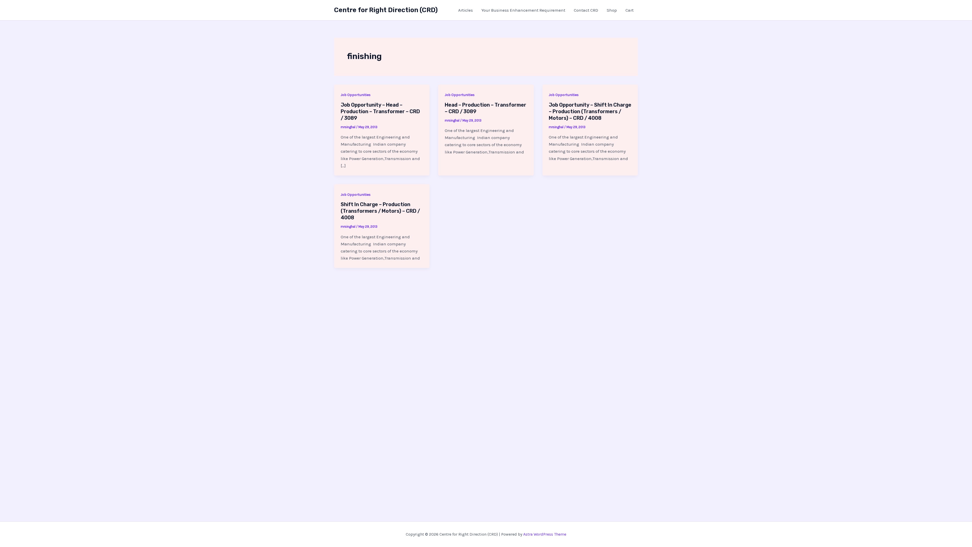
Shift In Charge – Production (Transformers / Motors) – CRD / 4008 (380, 211)
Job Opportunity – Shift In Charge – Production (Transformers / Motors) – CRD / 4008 (590, 111)
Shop (612, 10)
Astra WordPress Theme (544, 534)
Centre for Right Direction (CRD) (386, 10)
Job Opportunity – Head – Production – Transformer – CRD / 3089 (380, 111)
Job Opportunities (356, 95)
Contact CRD (586, 10)
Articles (465, 10)
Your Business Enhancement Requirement (523, 10)
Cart (629, 10)
